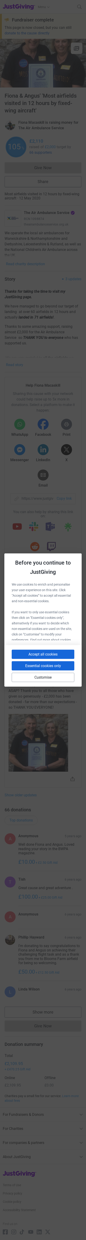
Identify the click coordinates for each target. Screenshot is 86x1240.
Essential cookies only (43, 666)
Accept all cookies (43, 654)
